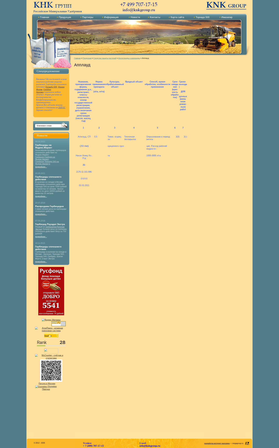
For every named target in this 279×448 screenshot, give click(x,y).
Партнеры (87, 17)
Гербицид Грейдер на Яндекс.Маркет (45, 158)
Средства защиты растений (104, 58)
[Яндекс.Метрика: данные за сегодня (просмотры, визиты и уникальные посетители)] (51, 320)
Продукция (65, 17)
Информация (111, 17)
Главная (44, 17)
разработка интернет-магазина (217, 443)
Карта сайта (177, 17)
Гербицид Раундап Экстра (50, 224)
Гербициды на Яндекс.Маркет (43, 146)
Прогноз (46, 389)
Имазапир (226, 17)
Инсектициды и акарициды (129, 58)
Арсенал (40, 92)
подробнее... (41, 167)
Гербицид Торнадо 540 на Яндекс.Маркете (47, 162)
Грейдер (47, 89)
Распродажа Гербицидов (49, 206)
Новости (135, 17)
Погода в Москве (47, 383)
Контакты (155, 17)
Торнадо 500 (202, 17)
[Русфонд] (51, 314)
